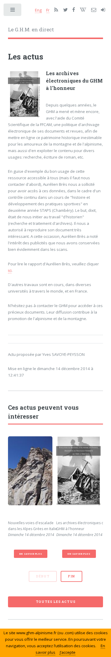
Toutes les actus (55, 602)
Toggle (13, 11)
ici (10, 270)
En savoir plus (30, 553)
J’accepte (67, 652)
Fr (47, 10)
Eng (38, 10)
